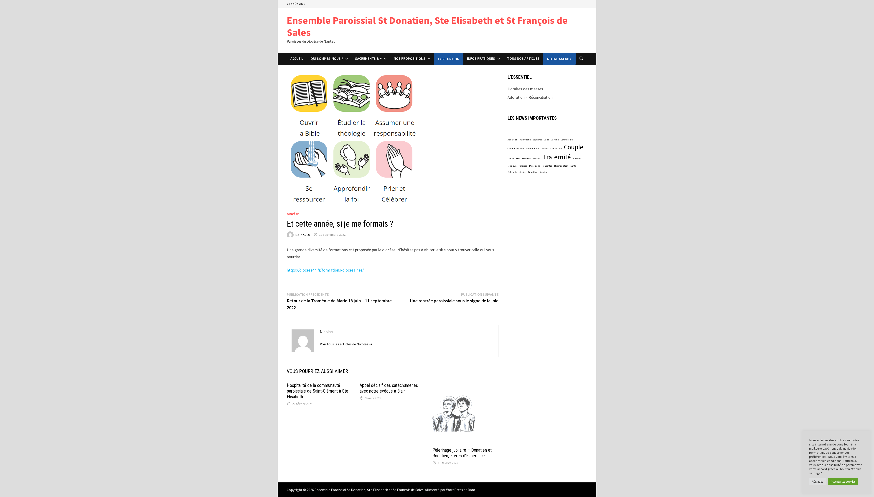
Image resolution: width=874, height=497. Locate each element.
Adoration (513, 139)
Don (518, 158)
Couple (573, 147)
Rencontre (547, 165)
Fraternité (557, 157)
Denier (511, 158)
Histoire (577, 158)
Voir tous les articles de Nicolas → (346, 344)
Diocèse (293, 214)
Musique (512, 165)
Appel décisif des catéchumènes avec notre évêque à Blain (389, 388)
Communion (532, 148)
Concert (545, 148)
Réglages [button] (817, 482)
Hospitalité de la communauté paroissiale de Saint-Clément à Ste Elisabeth (317, 391)
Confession (556, 148)
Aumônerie (525, 139)
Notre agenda (559, 59)
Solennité (512, 172)
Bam (471, 489)
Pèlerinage (534, 165)
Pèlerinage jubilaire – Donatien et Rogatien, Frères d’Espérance (462, 452)
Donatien (526, 158)
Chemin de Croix (516, 148)
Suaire (522, 172)
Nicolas (305, 235)
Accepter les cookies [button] (843, 482)
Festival (537, 158)
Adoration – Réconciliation (530, 97)
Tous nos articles (523, 58)
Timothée (533, 172)
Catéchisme (567, 139)
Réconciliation (561, 165)
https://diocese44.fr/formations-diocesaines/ (325, 270)
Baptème (537, 139)
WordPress (454, 489)
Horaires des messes (525, 88)
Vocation (544, 172)
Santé (573, 165)
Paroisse (522, 165)
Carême (555, 139)
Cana (546, 139)
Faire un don (448, 59)
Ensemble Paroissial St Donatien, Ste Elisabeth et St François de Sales (427, 26)
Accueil (296, 58)
